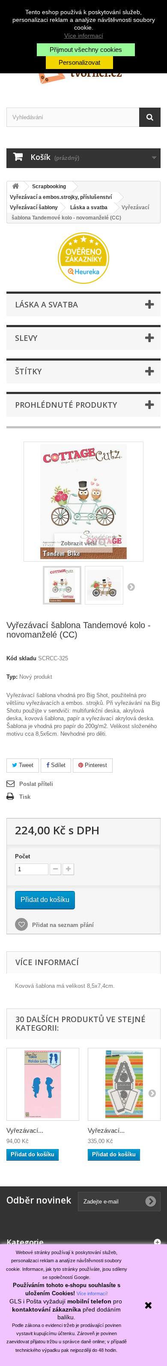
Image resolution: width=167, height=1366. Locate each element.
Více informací (83, 35)
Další (131, 586)
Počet (22, 856)
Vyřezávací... (24, 1130)
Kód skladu (21, 658)
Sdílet (57, 765)
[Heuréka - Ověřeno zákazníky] (83, 257)
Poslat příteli (36, 784)
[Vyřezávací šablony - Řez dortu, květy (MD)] (124, 1084)
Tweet (25, 765)
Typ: (12, 677)
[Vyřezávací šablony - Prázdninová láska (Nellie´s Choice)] (42, 1084)
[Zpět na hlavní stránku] (15, 186)
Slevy (26, 338)
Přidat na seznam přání (62, 925)
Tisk (24, 797)
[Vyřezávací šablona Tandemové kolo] (62, 585)
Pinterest (95, 765)
